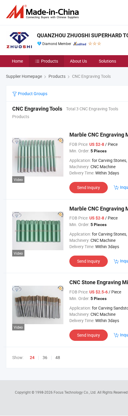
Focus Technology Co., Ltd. (75, 392)
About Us (78, 61)
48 (57, 357)
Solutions (107, 61)
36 (45, 357)
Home (17, 61)
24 (32, 357)
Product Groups (32, 93)
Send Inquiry (88, 187)
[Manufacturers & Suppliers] (43, 12)
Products (49, 61)
